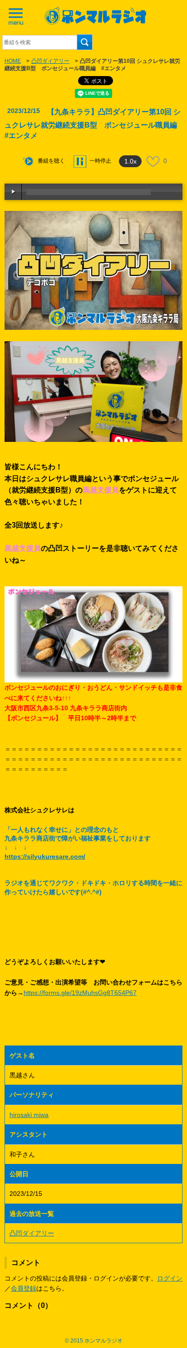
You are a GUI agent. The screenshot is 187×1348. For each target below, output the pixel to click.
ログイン (169, 1278)
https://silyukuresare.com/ (45, 856)
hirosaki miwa (29, 1114)
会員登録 (23, 1288)
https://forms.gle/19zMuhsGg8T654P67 (80, 992)
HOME (13, 61)
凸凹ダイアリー (50, 61)
